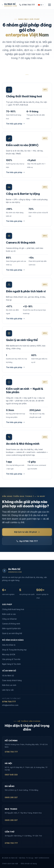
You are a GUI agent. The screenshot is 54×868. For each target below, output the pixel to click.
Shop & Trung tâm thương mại (14, 650)
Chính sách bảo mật (10, 863)
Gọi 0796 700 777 (28, 541)
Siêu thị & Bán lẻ (8, 645)
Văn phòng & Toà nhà (11, 659)
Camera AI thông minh (11, 624)
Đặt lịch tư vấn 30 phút (25, 532)
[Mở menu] (49, 5)
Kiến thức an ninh (9, 685)
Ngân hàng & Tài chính (11, 664)
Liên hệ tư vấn (8, 690)
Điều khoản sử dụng (29, 863)
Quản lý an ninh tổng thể (12, 633)
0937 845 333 (11, 775)
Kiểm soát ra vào (9, 614)
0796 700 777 (28, 5)
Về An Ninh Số (8, 676)
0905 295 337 (11, 797)
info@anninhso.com (10, 705)
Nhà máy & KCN (8, 654)
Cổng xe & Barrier (9, 619)
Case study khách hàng (12, 680)
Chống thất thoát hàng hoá (13, 609)
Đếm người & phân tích (11, 628)
